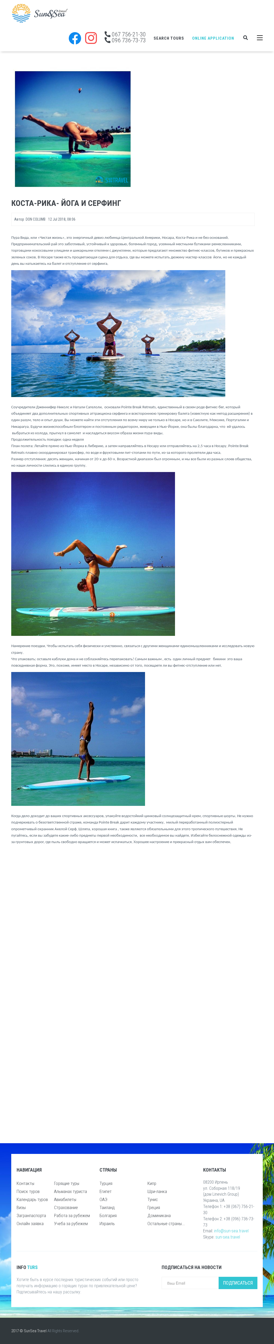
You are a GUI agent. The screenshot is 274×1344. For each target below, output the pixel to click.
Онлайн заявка (30, 1223)
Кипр (151, 1183)
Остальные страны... (166, 1223)
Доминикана (159, 1215)
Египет (106, 1191)
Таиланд (107, 1207)
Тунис (152, 1199)
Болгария (108, 1215)
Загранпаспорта (31, 1215)
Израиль (107, 1223)
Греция (153, 1207)
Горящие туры (66, 1183)
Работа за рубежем (72, 1215)
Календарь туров (32, 1199)
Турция (106, 1183)
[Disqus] (133, 920)
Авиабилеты (65, 1199)
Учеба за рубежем (71, 1223)
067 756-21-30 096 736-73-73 (128, 37)
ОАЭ (103, 1199)
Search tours (169, 38)
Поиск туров (28, 1191)
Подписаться (238, 1283)
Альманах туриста (70, 1191)
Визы (21, 1207)
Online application (213, 38)
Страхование (66, 1207)
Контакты (25, 1183)
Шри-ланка (157, 1191)
